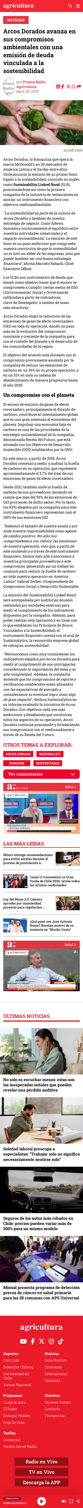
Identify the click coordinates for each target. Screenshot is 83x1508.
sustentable (48, 763)
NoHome (16, 763)
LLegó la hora (14, 1402)
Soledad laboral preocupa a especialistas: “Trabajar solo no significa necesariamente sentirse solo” (41, 1154)
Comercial (11, 1439)
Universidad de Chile (16, 1376)
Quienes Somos (58, 1402)
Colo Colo (11, 1360)
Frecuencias (55, 1415)
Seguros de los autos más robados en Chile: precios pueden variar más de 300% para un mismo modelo (38, 1223)
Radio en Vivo (41, 1461)
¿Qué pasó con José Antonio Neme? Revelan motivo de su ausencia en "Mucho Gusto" (52, 925)
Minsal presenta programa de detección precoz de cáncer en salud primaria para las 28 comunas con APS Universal (41, 1292)
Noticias (16, 20)
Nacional (52, 1380)
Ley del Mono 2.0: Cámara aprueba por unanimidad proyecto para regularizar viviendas (22, 903)
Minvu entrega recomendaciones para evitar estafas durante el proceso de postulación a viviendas (28, 859)
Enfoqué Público (16, 1415)
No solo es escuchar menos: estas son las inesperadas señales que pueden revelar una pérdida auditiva (39, 1084)
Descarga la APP (41, 1482)
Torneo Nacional (17, 1384)
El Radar (10, 1408)
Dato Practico (56, 1360)
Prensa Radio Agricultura (31, 84)
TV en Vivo (41, 1472)
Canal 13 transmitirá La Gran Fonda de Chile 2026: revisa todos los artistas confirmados (55, 881)
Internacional (56, 1373)
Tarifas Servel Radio (20, 1446)
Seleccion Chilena (18, 1367)
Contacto (52, 1408)
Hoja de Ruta (14, 1422)
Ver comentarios (25, 774)
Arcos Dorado (18, 754)
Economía (53, 1367)
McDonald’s (50, 754)
